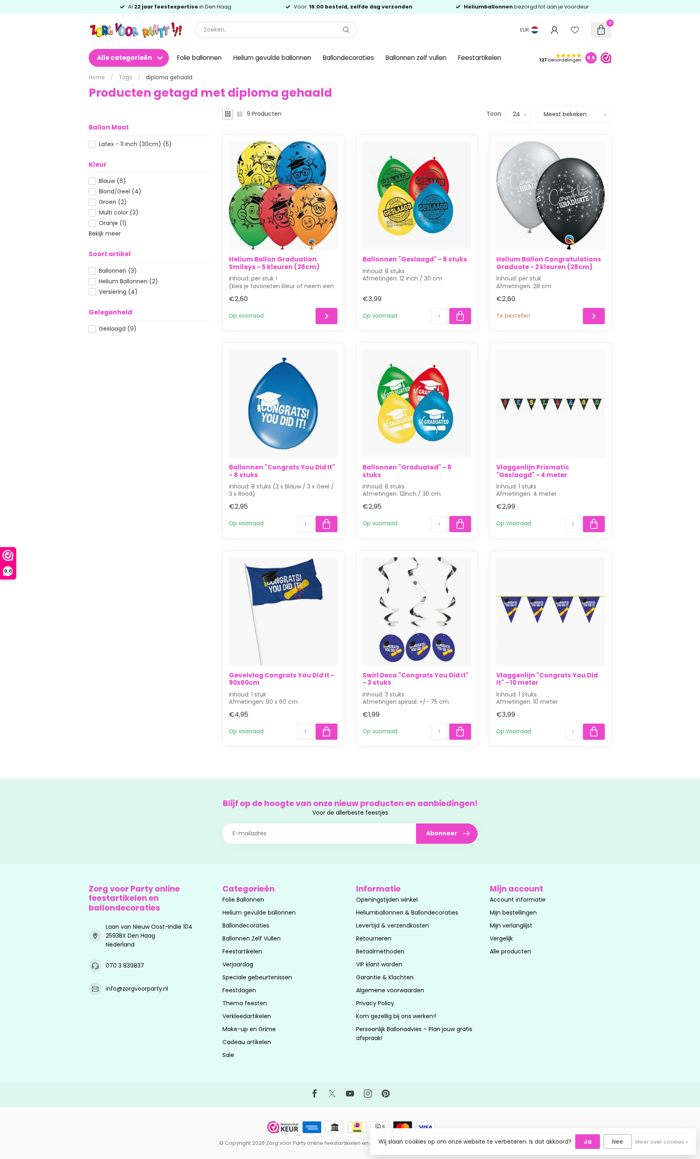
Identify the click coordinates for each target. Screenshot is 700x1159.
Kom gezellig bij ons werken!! (396, 1016)
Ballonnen (118, 271)
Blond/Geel (120, 192)
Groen (113, 202)
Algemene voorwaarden (390, 990)
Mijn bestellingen (513, 913)
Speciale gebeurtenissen (257, 977)
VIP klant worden (379, 964)
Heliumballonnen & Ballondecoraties (407, 913)
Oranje (113, 223)
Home (97, 77)
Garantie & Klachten (385, 977)
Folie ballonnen (199, 57)
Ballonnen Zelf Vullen (251, 938)
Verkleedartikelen (246, 1016)
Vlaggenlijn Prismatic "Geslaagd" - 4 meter (532, 471)
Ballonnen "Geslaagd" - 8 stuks (415, 259)
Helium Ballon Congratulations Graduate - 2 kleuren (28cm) (548, 263)
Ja (587, 1142)
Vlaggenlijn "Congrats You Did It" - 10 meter (547, 679)
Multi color (119, 213)
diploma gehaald (169, 77)
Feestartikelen (479, 57)
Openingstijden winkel (387, 900)
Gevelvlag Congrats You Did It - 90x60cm (281, 679)
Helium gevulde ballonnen (272, 57)
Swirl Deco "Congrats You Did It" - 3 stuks (416, 679)
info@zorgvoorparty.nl (137, 989)
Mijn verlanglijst (511, 925)
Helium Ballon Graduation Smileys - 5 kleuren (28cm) (274, 263)
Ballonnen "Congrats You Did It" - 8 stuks (282, 471)
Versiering (118, 292)
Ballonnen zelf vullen (416, 57)
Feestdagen (239, 990)
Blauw (112, 181)
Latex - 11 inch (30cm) (135, 144)
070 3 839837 (125, 966)
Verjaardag (237, 964)
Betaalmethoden (380, 951)
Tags (125, 77)
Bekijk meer (105, 233)
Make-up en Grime (249, 1029)
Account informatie (518, 900)
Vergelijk (501, 938)
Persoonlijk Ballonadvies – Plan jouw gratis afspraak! (414, 1033)
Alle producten (510, 951)
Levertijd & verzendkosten (392, 925)
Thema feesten (244, 1003)
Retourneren (373, 938)
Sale (228, 1055)
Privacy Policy (375, 1003)
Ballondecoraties (348, 57)
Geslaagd (118, 329)
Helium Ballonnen (128, 281)
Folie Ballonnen (243, 900)
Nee (617, 1142)
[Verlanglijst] (575, 30)
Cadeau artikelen (246, 1042)
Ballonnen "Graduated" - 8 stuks (407, 471)
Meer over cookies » (661, 1141)
